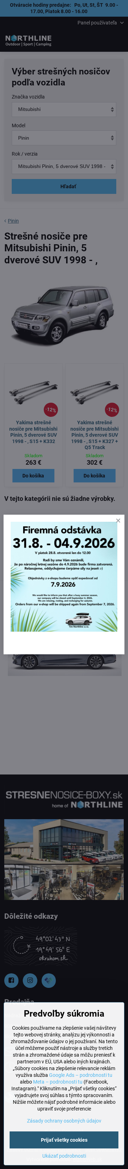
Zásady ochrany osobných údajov (64, 1121)
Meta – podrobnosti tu (57, 1082)
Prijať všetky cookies (64, 1140)
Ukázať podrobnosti (64, 1156)
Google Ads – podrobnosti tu (80, 1075)
